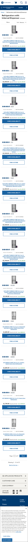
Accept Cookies (7, 540)
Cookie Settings (6, 536)
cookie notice (18, 531)
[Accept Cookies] (26, 508)
